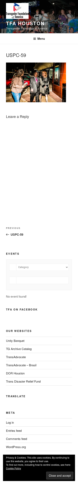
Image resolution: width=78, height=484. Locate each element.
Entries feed (14, 430)
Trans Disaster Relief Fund (23, 381)
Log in (10, 422)
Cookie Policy (13, 468)
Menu (41, 38)
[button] (17, 11)
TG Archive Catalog (19, 349)
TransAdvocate (16, 357)
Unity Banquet (15, 340)
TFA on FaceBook (22, 309)
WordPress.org (16, 447)
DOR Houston (15, 373)
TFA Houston (25, 23)
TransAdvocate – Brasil (21, 365)
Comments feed (16, 439)
